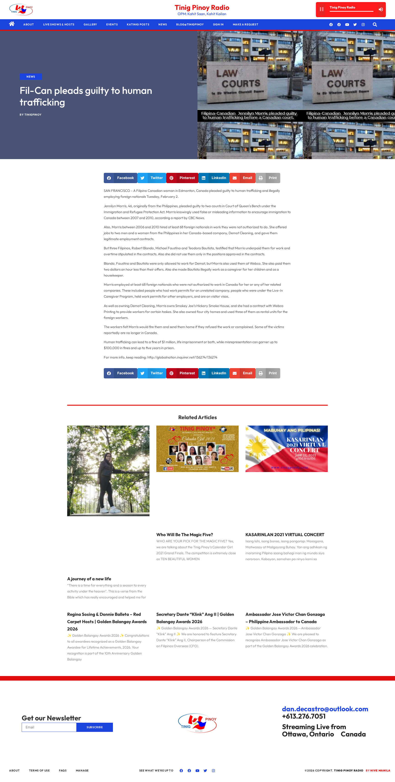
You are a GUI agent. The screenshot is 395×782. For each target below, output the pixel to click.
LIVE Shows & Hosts (59, 24)
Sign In (218, 24)
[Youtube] (347, 24)
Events (112, 24)
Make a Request (246, 24)
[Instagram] (363, 24)
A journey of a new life (89, 578)
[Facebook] (331, 24)
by (378, 770)
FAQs (63, 770)
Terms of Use (39, 770)
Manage (82, 770)
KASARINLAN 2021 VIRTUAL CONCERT (285, 534)
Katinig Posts (138, 24)
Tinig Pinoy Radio (202, 7)
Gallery (90, 24)
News (162, 24)
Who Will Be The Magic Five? (184, 534)
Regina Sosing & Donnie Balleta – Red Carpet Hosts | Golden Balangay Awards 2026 (107, 621)
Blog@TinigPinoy (190, 24)
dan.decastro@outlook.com (325, 708)
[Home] (11, 23)
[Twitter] (355, 24)
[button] (375, 24)
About (28, 24)
